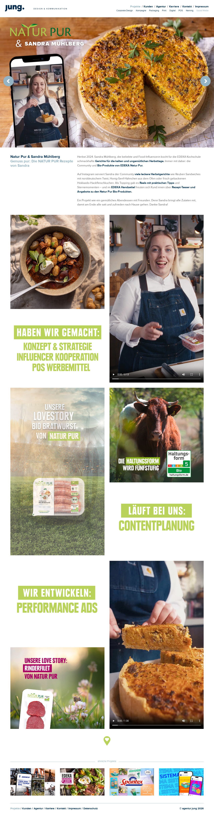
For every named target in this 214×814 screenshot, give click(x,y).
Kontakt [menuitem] (187, 7)
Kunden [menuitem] (148, 7)
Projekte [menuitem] (135, 7)
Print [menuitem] (164, 11)
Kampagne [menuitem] (141, 11)
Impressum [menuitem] (202, 7)
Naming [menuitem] (189, 11)
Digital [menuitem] (173, 11)
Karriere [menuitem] (174, 7)
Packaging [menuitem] (154, 11)
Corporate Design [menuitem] (124, 11)
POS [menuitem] (181, 11)
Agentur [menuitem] (161, 7)
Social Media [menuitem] (202, 11)
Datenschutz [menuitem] (90, 809)
